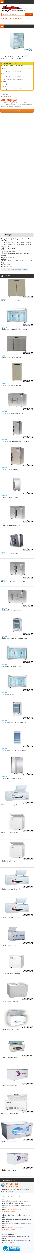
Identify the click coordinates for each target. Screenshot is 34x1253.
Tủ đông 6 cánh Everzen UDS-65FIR (12, 413)
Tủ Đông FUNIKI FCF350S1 (9, 1142)
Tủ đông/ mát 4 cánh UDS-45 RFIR (11, 526)
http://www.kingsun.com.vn (14, 1209)
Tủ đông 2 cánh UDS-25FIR (9, 497)
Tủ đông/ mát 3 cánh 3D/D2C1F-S (11, 694)
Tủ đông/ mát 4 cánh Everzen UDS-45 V (13, 582)
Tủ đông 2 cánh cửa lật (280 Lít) (10, 917)
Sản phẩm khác (8, 276)
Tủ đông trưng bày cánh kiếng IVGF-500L (13, 722)
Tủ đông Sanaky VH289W (8, 1170)
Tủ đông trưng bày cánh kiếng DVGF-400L (14, 638)
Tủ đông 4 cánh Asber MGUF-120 (11, 301)
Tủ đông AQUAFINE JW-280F (9, 1114)
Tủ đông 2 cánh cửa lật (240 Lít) (10, 889)
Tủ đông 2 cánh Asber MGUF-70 (11, 385)
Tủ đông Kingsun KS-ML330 (9, 1058)
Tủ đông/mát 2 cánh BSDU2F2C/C (11, 778)
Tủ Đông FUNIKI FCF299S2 (9, 945)
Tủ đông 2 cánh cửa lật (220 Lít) (10, 805)
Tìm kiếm (28, 14)
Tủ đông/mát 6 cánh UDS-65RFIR (11, 610)
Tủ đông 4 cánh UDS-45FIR (9, 554)
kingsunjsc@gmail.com (8, 1211)
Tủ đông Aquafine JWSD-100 (9, 1001)
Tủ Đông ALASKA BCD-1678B (10, 1029)
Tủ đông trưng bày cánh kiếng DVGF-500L (14, 750)
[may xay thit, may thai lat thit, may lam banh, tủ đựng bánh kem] (14, 8)
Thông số (8, 235)
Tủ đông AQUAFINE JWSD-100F (10, 973)
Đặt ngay (17, 111)
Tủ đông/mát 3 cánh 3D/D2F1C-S (11, 666)
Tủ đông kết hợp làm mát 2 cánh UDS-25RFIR (15, 441)
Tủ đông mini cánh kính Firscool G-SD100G (14, 269)
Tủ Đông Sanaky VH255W (9, 1086)
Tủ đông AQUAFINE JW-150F (9, 833)
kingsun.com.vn (10, 1191)
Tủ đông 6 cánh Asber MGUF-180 (11, 357)
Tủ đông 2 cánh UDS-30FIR (9, 469)
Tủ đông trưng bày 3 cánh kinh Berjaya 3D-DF (15, 329)
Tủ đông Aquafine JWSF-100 (9, 861)
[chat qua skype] (30, 68)
